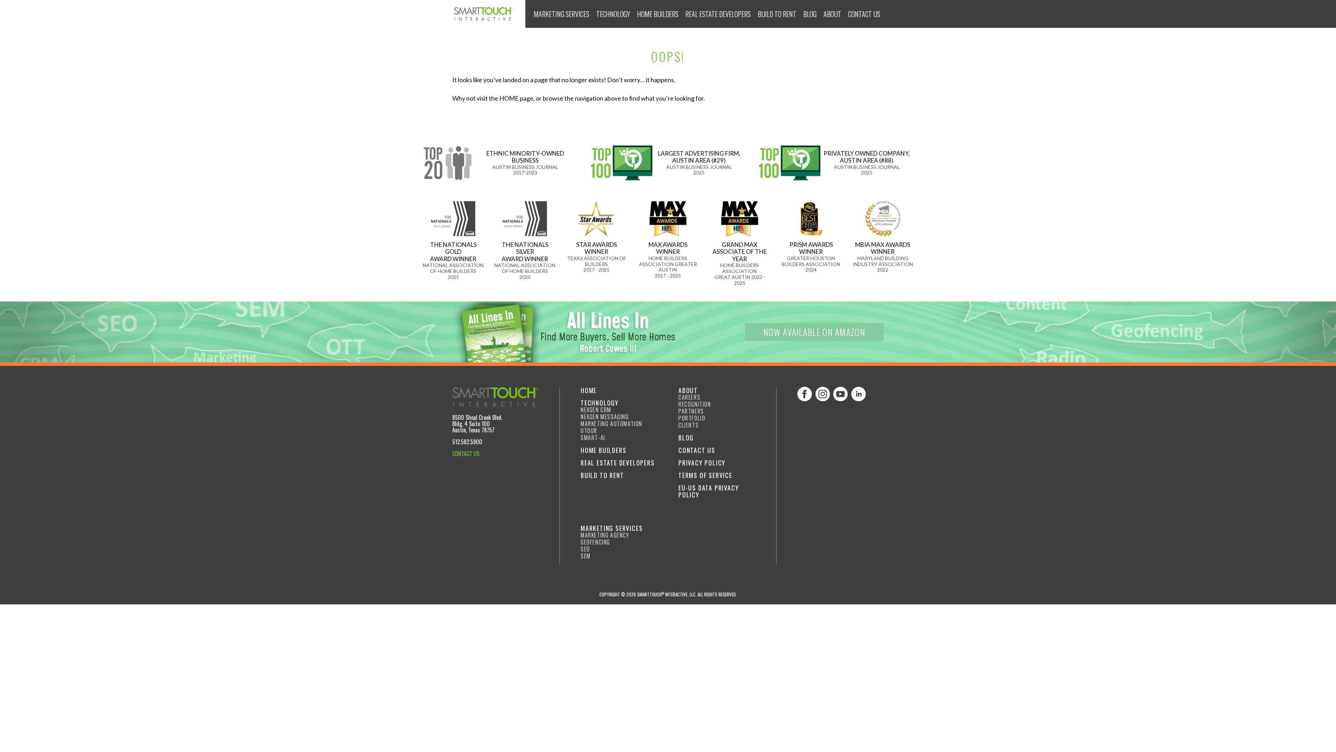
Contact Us (864, 14)
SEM (586, 556)
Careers (689, 397)
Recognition (694, 404)
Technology (613, 14)
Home (589, 390)
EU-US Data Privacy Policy (708, 491)
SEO (585, 549)
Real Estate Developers (718, 14)
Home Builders (657, 14)
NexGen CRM (596, 410)
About (832, 14)
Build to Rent (777, 14)
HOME (509, 98)
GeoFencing (595, 542)
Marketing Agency (605, 535)
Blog (810, 14)
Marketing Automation (611, 424)
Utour (589, 430)
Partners (691, 411)
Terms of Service (705, 475)
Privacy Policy (701, 462)
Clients (688, 425)
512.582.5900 (467, 442)
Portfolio (691, 418)
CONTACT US (465, 453)
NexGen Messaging (605, 417)
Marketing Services (561, 14)
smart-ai (593, 437)
